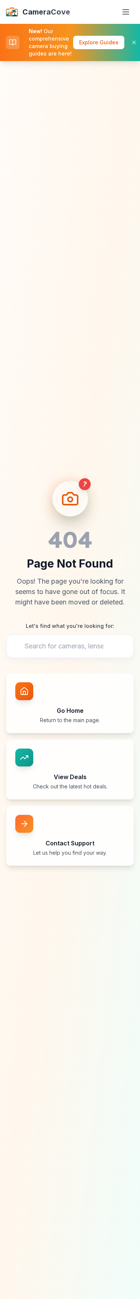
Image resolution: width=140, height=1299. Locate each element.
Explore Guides (98, 42)
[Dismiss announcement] (134, 42)
